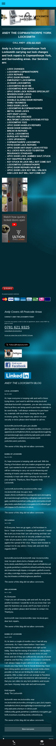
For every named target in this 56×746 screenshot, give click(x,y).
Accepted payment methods (10, 294)
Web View (51, 738)
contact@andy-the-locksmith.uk (13, 331)
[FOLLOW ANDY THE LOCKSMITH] (13, 353)
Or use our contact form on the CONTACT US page (19, 335)
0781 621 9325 (33, 43)
